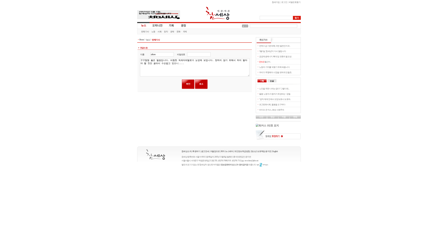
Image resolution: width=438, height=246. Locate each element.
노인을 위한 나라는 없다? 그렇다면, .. (274, 88)
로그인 (284, 2)
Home (141, 39)
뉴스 (143, 25)
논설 (272, 81)
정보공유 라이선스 (262, 165)
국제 (185, 31)
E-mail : (243, 160)
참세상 (218, 13)
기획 (171, 25)
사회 (160, 31)
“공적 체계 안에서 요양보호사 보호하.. (275, 99)
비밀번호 (181, 54)
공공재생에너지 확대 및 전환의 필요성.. (275, 56)
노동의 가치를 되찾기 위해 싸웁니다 (274, 67)
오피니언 (157, 25)
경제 (172, 31)
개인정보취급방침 (242, 151)
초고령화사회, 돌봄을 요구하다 (272, 104)
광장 (181, 25)
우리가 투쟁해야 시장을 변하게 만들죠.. (275, 72)
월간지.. (265, 62)
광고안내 (205, 151)
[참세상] (155, 154)
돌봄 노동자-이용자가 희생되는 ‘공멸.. (275, 94)
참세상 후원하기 (278, 136)
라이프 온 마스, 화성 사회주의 (271, 110)
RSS (222, 151)
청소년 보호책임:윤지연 (261, 151)
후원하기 (196, 151)
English (275, 151)
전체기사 (145, 31)
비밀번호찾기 (294, 2)
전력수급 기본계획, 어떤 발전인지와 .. (275, 46)
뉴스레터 (229, 151)
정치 (166, 31)
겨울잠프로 (215, 151)
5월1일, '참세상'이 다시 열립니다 (272, 51)
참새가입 (276, 2)
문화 (179, 31)
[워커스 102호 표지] (267, 125)
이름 (142, 54)
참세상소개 (186, 151)
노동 (153, 31)
